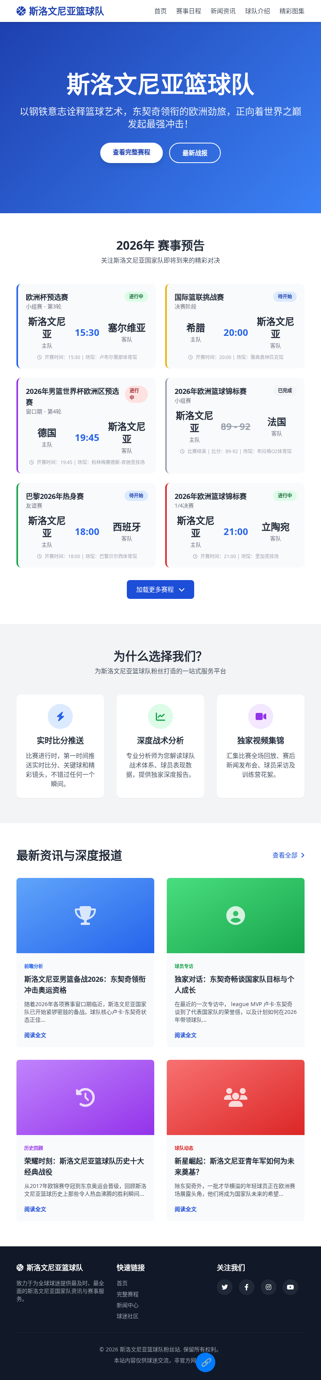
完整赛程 (128, 1294)
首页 (160, 11)
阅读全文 (35, 1035)
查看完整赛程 (131, 152)
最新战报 (194, 153)
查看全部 (285, 855)
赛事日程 (188, 11)
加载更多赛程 (155, 589)
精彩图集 (292, 11)
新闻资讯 (223, 11)
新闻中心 (128, 1305)
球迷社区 (128, 1316)
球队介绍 (257, 11)
